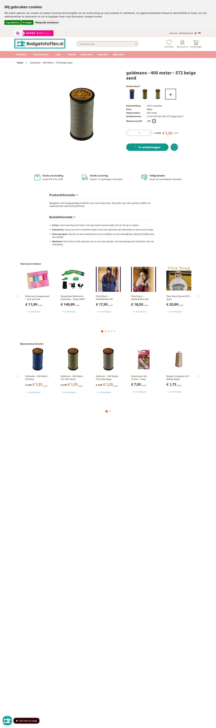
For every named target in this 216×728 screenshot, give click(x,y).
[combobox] (108, 44)
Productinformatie (62, 195)
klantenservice (186, 33)
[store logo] (45, 44)
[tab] (63, 195)
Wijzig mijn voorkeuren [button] (47, 22)
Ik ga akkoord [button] (12, 22)
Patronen (87, 54)
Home (20, 62)
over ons (173, 33)
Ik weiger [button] (27, 22)
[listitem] (22, 54)
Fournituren (40, 54)
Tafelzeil (102, 54)
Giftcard (118, 54)
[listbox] (162, 95)
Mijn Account (182, 47)
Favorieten (169, 47)
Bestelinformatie (61, 217)
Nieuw (72, 54)
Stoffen (21, 54)
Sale (58, 54)
